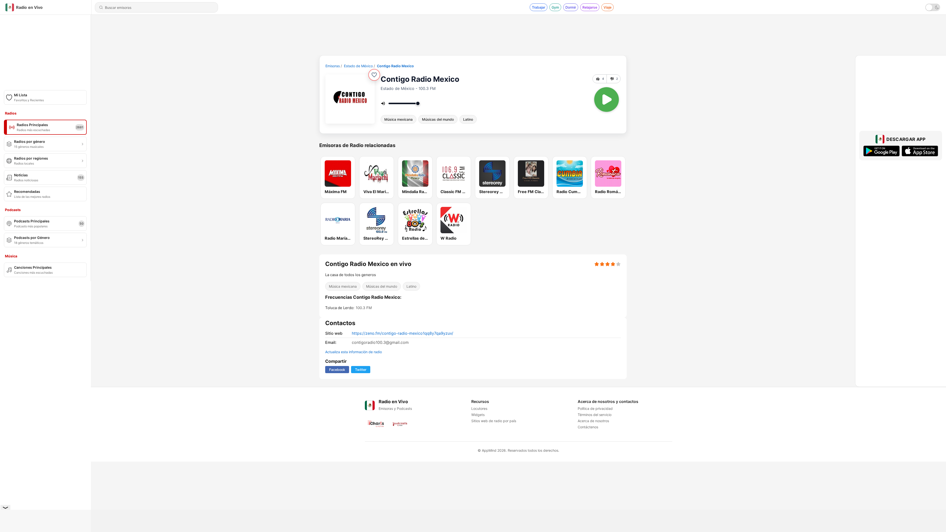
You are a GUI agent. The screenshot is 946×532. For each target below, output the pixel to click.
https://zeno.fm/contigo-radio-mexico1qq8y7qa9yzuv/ (402, 333)
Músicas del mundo (438, 119)
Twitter (360, 369)
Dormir (570, 7)
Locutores (479, 408)
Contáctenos (588, 427)
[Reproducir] (606, 99)
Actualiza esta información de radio (353, 352)
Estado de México (358, 66)
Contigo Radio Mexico (395, 66)
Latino (468, 119)
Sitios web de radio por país (493, 421)
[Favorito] (374, 75)
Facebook (337, 369)
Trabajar (538, 7)
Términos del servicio (594, 415)
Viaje (607, 7)
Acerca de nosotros (593, 421)
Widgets (478, 415)
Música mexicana (398, 119)
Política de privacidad (595, 408)
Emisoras (332, 66)
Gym (555, 7)
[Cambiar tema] (932, 7)
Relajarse (589, 7)
